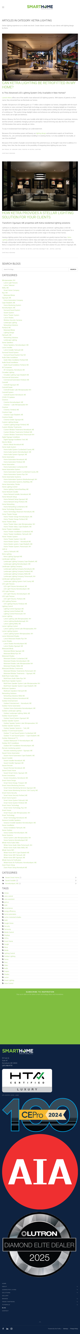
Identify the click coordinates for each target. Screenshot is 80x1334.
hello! (6, 920)
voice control (8, 896)
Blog (4, 1307)
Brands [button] (5, 1298)
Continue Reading (8, 153)
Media (6, 950)
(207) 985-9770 (7, 1066)
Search (73, 269)
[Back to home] (40, 7)
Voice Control (8, 983)
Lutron (6, 977)
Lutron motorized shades (12, 917)
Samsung (7, 929)
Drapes (6, 971)
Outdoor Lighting (9, 956)
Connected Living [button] (9, 1289)
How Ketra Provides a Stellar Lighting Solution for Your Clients (38, 215)
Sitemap (65, 1328)
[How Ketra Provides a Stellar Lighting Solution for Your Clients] (40, 186)
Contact (5, 1311)
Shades (6, 974)
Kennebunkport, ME (11, 883)
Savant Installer (10, 880)
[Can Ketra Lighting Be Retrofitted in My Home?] (40, 57)
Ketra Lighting (35, 149)
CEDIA (6, 893)
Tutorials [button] (6, 1304)
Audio (6, 968)
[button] (3, 7)
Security (7, 926)
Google (6, 944)
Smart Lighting (9, 980)
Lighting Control (9, 953)
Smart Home (8, 941)
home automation (10, 914)
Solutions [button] (6, 1292)
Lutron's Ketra (6, 98)
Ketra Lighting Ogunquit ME (38, 249)
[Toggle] (76, 877)
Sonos (6, 959)
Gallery (5, 1295)
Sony (6, 962)
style (5, 905)
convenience (8, 908)
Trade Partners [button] (8, 1301)
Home (4, 1283)
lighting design (41, 133)
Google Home (8, 923)
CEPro (6, 938)
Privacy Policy (74, 1328)
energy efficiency (10, 911)
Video (6, 965)
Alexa (6, 947)
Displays (7, 935)
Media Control (9, 932)
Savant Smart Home (12, 877)
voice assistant (9, 899)
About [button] (4, 1286)
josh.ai (6, 902)
